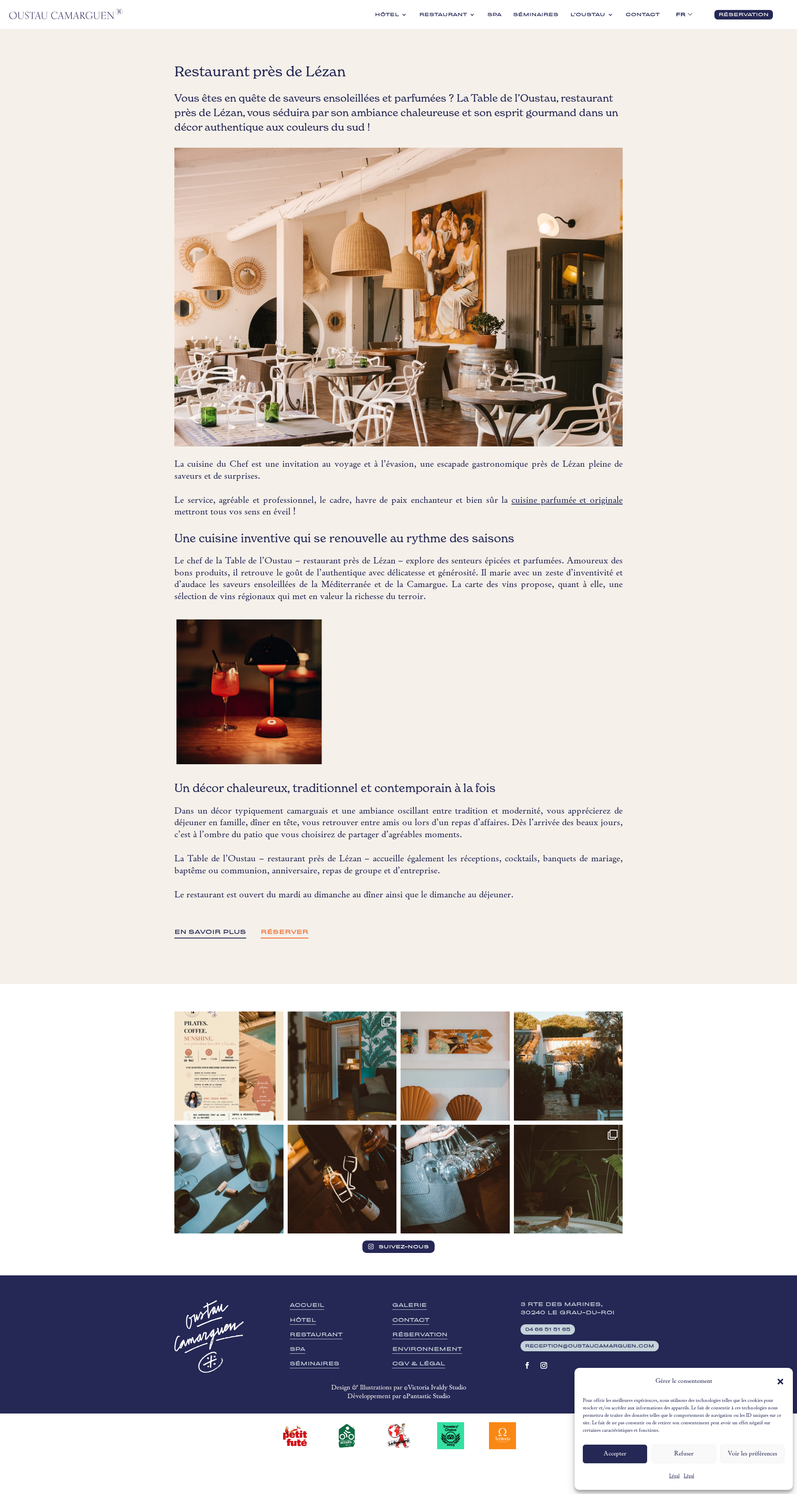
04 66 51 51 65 (547, 1329)
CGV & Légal (418, 1363)
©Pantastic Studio (426, 1396)
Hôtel (387, 14)
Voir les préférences (752, 1453)
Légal (674, 1476)
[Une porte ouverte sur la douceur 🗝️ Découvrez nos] (342, 1066)
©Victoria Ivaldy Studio (435, 1388)
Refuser (684, 1453)
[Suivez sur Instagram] (543, 1365)
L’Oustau (587, 14)
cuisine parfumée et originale (567, 500)
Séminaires (535, 14)
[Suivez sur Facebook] (527, 1365)
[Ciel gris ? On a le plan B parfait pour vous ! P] (568, 1179)
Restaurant (443, 14)
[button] (780, 1381)
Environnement (427, 1349)
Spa (494, 14)
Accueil (307, 1305)
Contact (643, 14)
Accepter (615, 1453)
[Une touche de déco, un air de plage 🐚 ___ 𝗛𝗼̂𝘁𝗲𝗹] (455, 1066)
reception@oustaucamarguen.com (589, 1346)
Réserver (284, 932)
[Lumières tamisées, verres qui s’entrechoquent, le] (455, 1179)
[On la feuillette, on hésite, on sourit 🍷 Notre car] (229, 1179)
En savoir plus (210, 932)
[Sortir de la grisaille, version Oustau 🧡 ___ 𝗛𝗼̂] (568, 1066)
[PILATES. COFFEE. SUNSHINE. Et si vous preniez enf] (229, 1066)
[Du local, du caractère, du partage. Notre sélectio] (342, 1179)
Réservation (419, 1334)
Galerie (409, 1305)
